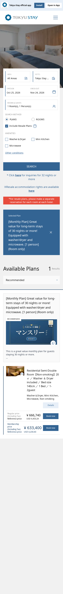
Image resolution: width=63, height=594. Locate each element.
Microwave (15, 145)
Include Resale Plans (20, 125)
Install (39, 5)
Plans (13, 119)
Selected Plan (14, 215)
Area (9, 74)
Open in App (54, 5)
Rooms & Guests (14, 103)
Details (51, 405)
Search (31, 166)
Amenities (10, 133)
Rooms (40, 119)
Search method (13, 114)
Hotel (37, 74)
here (18, 175)
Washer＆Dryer (17, 139)
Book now (50, 416)
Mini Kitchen (42, 139)
